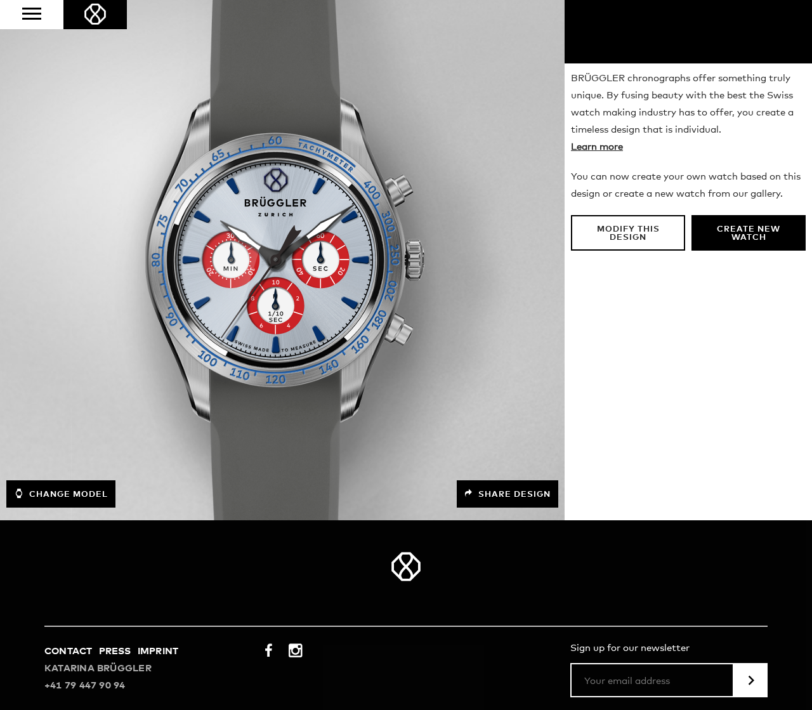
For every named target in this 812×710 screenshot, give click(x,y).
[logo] (95, 14)
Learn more (597, 147)
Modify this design (628, 233)
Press (115, 651)
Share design (513, 494)
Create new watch (748, 233)
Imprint (158, 651)
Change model (67, 494)
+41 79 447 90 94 (85, 685)
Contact (68, 651)
